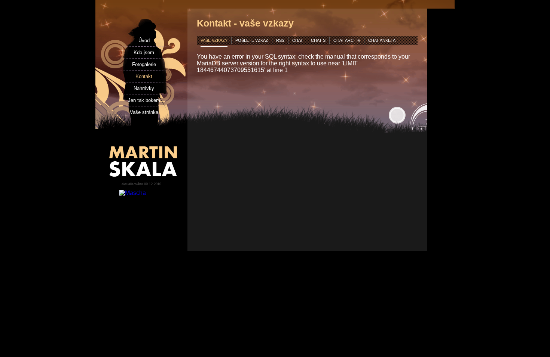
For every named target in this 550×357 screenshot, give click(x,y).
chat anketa (381, 40)
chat (297, 40)
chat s (318, 40)
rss (280, 40)
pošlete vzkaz (251, 40)
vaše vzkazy (214, 40)
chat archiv (346, 40)
